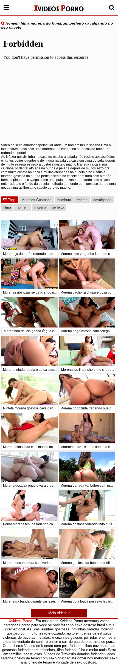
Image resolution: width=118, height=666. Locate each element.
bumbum (64, 200)
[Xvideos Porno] (58, 8)
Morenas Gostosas (36, 200)
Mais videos (58, 613)
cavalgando (102, 200)
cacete (82, 200)
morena (40, 207)
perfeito (58, 207)
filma (7, 207)
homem (23, 207)
